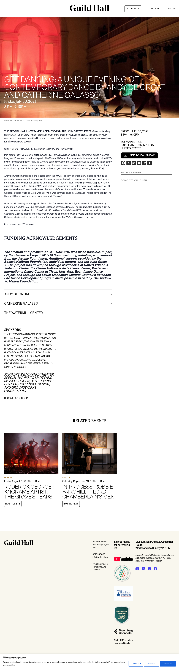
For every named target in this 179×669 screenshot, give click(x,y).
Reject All (151, 664)
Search (155, 8)
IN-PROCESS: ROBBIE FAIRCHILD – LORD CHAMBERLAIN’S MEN (88, 492)
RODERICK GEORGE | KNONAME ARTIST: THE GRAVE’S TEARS (29, 492)
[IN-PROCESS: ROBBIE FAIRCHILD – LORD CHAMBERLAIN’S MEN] (89, 454)
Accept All (168, 664)
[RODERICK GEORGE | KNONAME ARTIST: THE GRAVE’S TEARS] (31, 454)
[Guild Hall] (89, 10)
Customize (135, 664)
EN (169, 8)
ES (173, 8)
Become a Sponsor (16, 398)
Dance (8, 477)
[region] (89, 661)
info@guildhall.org (100, 557)
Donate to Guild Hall (134, 180)
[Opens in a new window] (123, 563)
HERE (13, 149)
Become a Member (131, 172)
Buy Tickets (12, 503)
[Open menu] (6, 8)
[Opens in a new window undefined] (137, 568)
